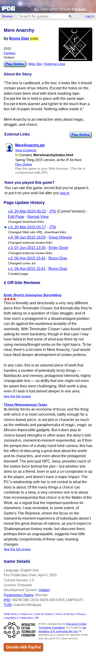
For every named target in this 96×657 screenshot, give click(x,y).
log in (64, 193)
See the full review (17, 396)
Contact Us (25, 614)
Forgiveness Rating (18, 595)
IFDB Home (10, 614)
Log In (89, 16)
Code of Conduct (43, 614)
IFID (7, 600)
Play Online (81, 134)
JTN (52, 211)
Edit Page (16, 217)
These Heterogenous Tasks (25, 404)
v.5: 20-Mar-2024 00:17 (27, 227)
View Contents (25, 150)
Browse (7, 16)
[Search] (70, 16)
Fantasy (10, 53)
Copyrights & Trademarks (18, 617)
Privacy (81, 614)
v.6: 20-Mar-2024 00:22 (27, 211)
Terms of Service (65, 614)
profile (34, 38)
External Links (55, 64)
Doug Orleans (60, 237)
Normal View (38, 217)
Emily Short (58, 248)
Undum (44, 590)
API (37, 617)
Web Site (35, 64)
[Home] (48, 6)
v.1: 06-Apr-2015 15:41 (26, 269)
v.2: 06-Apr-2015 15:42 (26, 258)
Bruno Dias (19, 38)
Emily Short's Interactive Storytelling (33, 295)
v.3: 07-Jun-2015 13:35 (27, 248)
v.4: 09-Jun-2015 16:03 (27, 237)
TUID (8, 605)
